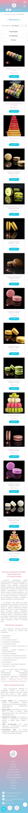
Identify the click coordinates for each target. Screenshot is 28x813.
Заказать (14, 76)
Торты (13, 761)
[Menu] (21, 2)
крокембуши (15, 681)
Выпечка (13, 767)
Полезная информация (13, 777)
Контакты (13, 788)
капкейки (22, 681)
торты (17, 678)
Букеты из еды (13, 769)
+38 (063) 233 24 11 (17, 9)
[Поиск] (25, 6)
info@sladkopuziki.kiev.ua (13, 793)
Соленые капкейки (13, 772)
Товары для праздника (13, 775)
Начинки (13, 780)
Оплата (13, 785)
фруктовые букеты (15, 679)
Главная (6, 14)
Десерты (13, 14)
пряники (7, 681)
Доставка (13, 782)
